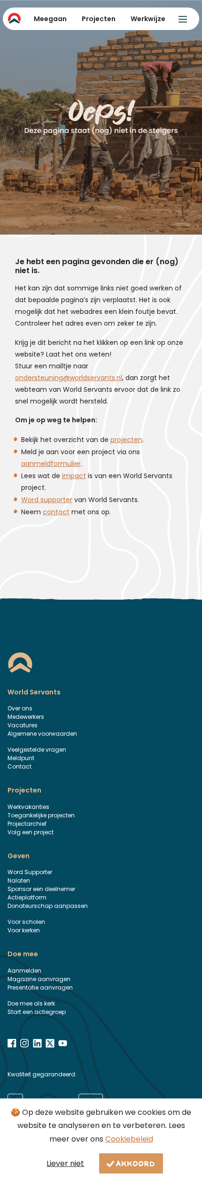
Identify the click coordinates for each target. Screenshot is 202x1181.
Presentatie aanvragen (40, 987)
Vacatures (23, 725)
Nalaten (19, 880)
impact (74, 475)
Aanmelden (24, 971)
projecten (126, 439)
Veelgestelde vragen (37, 750)
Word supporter (46, 499)
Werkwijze (148, 18)
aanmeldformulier (51, 463)
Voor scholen (26, 922)
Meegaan (50, 18)
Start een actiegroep (37, 1012)
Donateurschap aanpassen (48, 906)
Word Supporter (30, 872)
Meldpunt (21, 758)
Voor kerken (24, 930)
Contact (19, 766)
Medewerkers (26, 717)
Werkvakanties (28, 807)
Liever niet (65, 1163)
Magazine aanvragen (39, 979)
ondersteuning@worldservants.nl (68, 377)
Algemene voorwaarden (42, 734)
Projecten (99, 18)
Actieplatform (27, 897)
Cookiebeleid (129, 1139)
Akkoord (135, 1163)
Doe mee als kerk (31, 1003)
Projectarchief (27, 824)
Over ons (20, 708)
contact (56, 512)
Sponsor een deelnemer (41, 889)
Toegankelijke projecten (41, 815)
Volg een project (31, 832)
